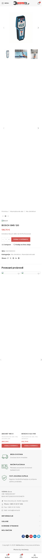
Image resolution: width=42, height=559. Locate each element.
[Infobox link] (21, 457)
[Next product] (8, 216)
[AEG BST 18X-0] (11, 352)
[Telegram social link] (18, 258)
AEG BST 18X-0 (7, 434)
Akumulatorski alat (16, 211)
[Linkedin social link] (16, 258)
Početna (5, 211)
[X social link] (10, 258)
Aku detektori (31, 211)
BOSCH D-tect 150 (29, 434)
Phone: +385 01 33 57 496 (13, 504)
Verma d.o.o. (20, 545)
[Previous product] (3, 216)
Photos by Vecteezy (21, 549)
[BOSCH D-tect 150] (31, 352)
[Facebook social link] (8, 258)
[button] (4, 28)
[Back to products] (5, 216)
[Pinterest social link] (13, 258)
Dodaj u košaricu (20, 239)
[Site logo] (21, 3)
